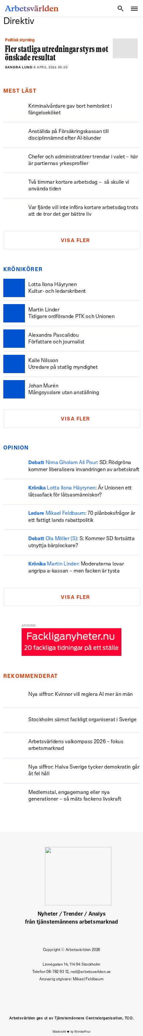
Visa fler (75, 240)
